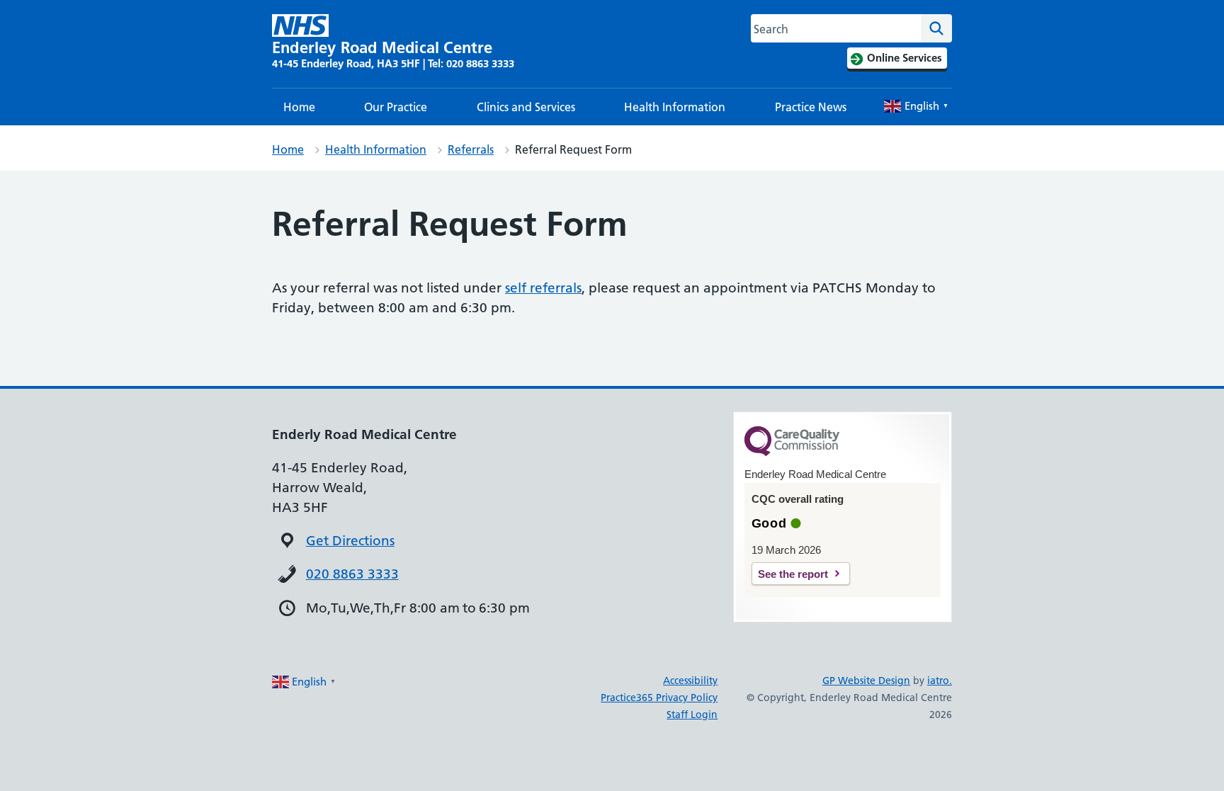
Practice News (810, 107)
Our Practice (395, 107)
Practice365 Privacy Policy (659, 697)
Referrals (471, 149)
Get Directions (350, 541)
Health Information (674, 107)
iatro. (939, 680)
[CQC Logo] (791, 452)
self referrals (543, 288)
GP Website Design (866, 680)
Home (299, 107)
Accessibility (690, 680)
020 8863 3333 (352, 574)
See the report (793, 574)
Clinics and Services (526, 107)
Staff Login (692, 714)
